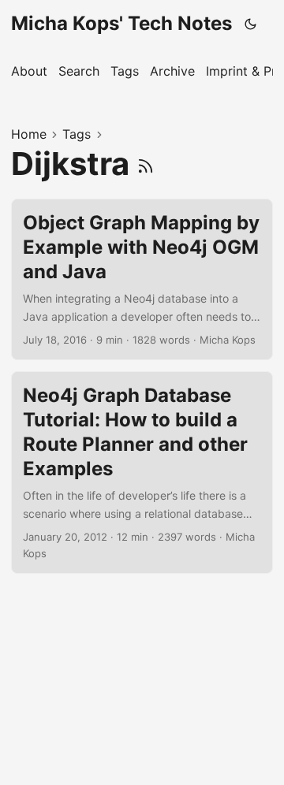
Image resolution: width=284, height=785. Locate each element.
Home (29, 134)
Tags (76, 134)
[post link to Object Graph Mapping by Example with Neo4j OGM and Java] (142, 279)
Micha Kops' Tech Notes (121, 23)
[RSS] (145, 163)
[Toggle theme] (251, 23)
